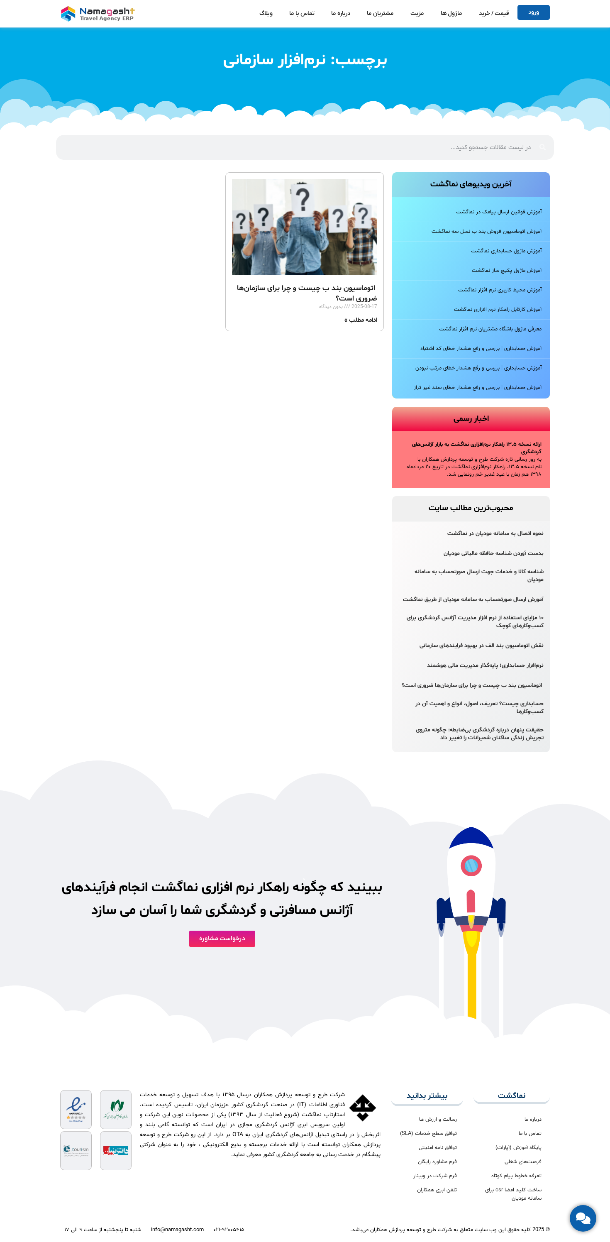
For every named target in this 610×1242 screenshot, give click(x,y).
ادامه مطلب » (360, 320)
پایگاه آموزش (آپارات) (518, 1148)
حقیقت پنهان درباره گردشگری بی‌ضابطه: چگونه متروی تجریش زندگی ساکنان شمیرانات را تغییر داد (480, 734)
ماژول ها (451, 13)
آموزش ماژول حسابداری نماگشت (506, 251)
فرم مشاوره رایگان (437, 1162)
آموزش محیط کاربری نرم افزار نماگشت (500, 290)
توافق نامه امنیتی (438, 1148)
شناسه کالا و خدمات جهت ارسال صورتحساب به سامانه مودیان (479, 576)
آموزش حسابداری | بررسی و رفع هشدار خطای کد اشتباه (481, 348)
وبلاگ (266, 13)
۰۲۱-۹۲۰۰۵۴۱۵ (229, 1230)
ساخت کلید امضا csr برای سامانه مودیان (513, 1194)
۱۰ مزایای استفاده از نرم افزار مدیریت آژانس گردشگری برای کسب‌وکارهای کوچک (475, 622)
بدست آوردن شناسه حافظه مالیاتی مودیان (494, 553)
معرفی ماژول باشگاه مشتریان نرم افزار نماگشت (490, 329)
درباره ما (340, 13)
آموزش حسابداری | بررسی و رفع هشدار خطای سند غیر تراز (478, 387)
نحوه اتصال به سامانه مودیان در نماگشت (495, 534)
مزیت (417, 13)
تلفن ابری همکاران (437, 1190)
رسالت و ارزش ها (438, 1119)
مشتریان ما (380, 13)
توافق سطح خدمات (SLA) (428, 1133)
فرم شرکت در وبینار (435, 1176)
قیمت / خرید (494, 13)
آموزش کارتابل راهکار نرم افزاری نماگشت (498, 309)
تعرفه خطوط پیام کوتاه (516, 1176)
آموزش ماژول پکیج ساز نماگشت (507, 270)
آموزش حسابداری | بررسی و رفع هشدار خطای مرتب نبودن (478, 368)
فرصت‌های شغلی (523, 1162)
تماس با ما (302, 13)
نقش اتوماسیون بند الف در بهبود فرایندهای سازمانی (482, 646)
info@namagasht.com (177, 1230)
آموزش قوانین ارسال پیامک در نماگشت (499, 212)
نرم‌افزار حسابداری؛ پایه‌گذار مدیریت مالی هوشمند (485, 666)
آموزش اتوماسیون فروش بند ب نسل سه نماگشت (487, 231)
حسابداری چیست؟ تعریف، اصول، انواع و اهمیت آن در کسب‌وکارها (479, 708)
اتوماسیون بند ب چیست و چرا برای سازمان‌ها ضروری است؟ (473, 685)
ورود (533, 12)
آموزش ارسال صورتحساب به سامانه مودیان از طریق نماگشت (473, 600)
